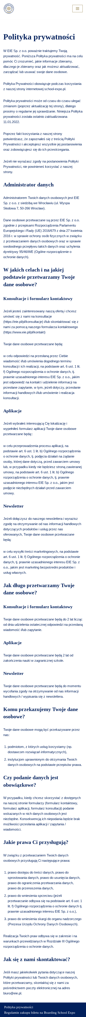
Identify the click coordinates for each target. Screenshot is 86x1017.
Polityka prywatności (18, 1007)
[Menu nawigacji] (77, 8)
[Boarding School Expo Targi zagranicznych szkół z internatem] (8, 8)
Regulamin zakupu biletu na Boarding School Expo (39, 1012)
